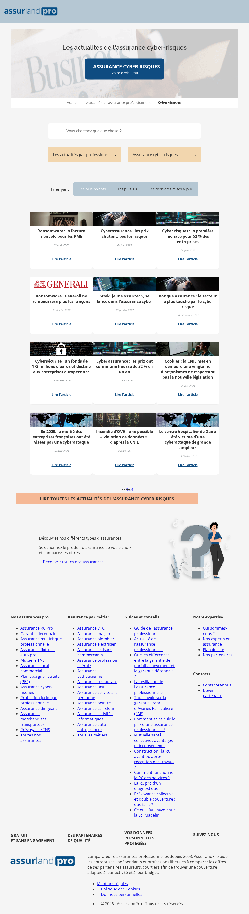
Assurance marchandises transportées (33, 719)
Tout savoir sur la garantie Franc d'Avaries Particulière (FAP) (153, 705)
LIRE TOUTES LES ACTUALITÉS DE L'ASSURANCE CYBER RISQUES (107, 499)
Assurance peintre (94, 703)
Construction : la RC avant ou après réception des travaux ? (154, 759)
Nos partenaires (217, 655)
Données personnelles (121, 894)
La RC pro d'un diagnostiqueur (148, 785)
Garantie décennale (38, 633)
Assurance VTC (91, 628)
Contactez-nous (217, 685)
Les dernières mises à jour (170, 189)
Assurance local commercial (34, 668)
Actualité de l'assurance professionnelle (118, 102)
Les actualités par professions (80, 154)
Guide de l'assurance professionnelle (153, 631)
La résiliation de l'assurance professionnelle (148, 687)
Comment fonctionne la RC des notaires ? (153, 775)
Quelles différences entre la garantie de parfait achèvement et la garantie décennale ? (154, 665)
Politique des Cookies (120, 889)
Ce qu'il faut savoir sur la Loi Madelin (154, 812)
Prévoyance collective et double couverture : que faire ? (154, 799)
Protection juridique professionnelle (38, 700)
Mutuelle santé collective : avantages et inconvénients (153, 740)
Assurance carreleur (96, 708)
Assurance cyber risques (155, 154)
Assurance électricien (96, 644)
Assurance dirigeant (38, 708)
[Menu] (238, 11)
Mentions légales (112, 883)
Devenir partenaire (212, 693)
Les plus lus (127, 189)
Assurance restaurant (97, 681)
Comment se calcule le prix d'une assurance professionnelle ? (154, 724)
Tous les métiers (92, 735)
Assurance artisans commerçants (94, 652)
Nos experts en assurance (217, 641)
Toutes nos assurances (30, 737)
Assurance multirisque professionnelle (41, 641)
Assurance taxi (90, 687)
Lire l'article (61, 259)
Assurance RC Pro (36, 628)
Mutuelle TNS (32, 660)
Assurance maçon (93, 633)
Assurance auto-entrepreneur (92, 727)
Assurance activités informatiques (95, 716)
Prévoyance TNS (35, 729)
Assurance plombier (95, 639)
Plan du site (213, 649)
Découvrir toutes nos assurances (73, 562)
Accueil (73, 102)
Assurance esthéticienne (89, 673)
